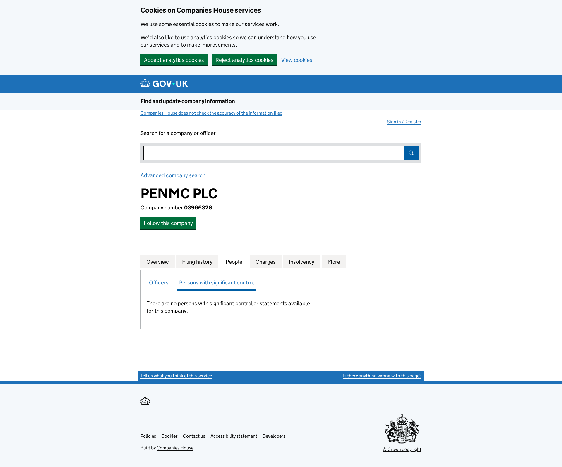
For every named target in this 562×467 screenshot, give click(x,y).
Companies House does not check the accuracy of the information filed (211, 113)
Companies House (175, 448)
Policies (148, 436)
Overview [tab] (157, 261)
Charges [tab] (266, 261)
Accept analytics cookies (174, 60)
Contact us (194, 436)
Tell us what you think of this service (176, 376)
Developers (274, 436)
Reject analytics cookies (244, 60)
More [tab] (334, 261)
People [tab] (234, 261)
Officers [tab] (159, 282)
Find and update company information (187, 101)
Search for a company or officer (178, 133)
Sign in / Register (404, 122)
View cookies (296, 60)
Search (411, 153)
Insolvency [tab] (301, 261)
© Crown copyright (402, 449)
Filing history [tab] (197, 261)
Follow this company (168, 223)
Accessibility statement (233, 436)
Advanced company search (172, 175)
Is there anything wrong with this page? (382, 376)
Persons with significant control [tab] (216, 282)
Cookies (169, 436)
